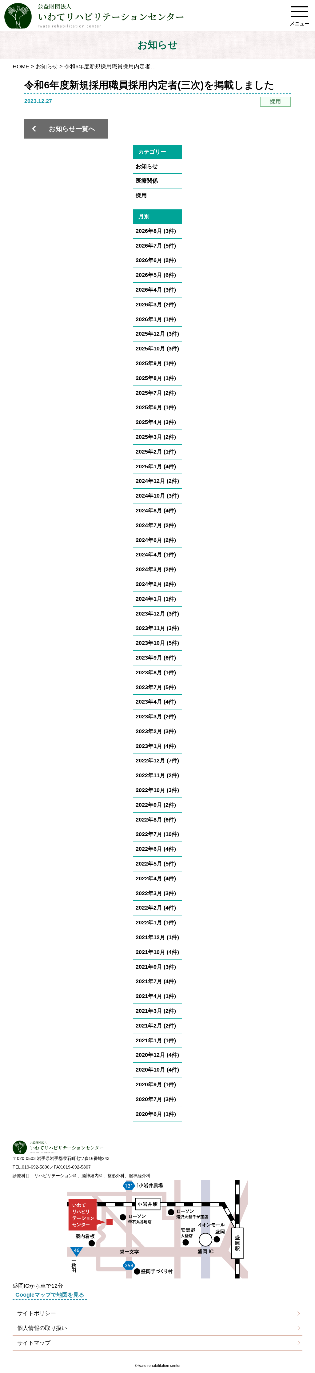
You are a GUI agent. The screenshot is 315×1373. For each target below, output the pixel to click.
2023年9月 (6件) (156, 658)
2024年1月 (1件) (156, 599)
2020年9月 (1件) (156, 1084)
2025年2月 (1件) (156, 452)
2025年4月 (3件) (156, 422)
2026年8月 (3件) (156, 231)
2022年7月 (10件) (157, 834)
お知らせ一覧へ (72, 128)
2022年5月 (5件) (156, 864)
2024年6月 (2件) (156, 540)
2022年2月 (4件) (156, 908)
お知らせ (47, 66)
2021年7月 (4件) (156, 981)
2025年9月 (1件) (156, 363)
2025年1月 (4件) (156, 466)
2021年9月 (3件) (156, 967)
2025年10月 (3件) (157, 348)
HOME (21, 66)
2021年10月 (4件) (157, 952)
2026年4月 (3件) (156, 290)
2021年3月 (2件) (156, 1011)
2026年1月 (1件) (156, 319)
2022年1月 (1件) (156, 922)
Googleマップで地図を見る (49, 1295)
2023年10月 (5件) (157, 643)
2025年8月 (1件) (156, 378)
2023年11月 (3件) (157, 628)
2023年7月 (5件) (156, 687)
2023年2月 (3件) (156, 731)
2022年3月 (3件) (156, 893)
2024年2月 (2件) (156, 584)
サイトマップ (33, 1343)
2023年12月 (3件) (157, 614)
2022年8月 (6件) (156, 820)
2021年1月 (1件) (156, 1040)
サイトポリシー (36, 1313)
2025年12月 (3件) (157, 334)
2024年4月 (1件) (156, 554)
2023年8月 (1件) (156, 672)
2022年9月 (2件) (156, 805)
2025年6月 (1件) (156, 407)
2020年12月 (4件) (157, 1055)
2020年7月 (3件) (156, 1099)
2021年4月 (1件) (156, 996)
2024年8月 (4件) (156, 510)
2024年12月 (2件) (157, 481)
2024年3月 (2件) (156, 569)
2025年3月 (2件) (156, 437)
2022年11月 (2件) (157, 775)
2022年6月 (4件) (156, 849)
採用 (141, 195)
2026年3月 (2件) (156, 304)
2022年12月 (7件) (157, 760)
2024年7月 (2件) (156, 525)
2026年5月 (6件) (156, 275)
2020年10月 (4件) (157, 1070)
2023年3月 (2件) (156, 716)
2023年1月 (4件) (156, 746)
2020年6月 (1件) (156, 1114)
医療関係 (147, 181)
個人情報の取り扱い (42, 1328)
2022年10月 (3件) (157, 790)
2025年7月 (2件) (156, 393)
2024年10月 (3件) (157, 496)
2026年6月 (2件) (156, 260)
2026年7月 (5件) (156, 246)
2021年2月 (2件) (156, 1026)
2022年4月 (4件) (156, 878)
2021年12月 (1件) (157, 937)
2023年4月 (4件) (156, 702)
